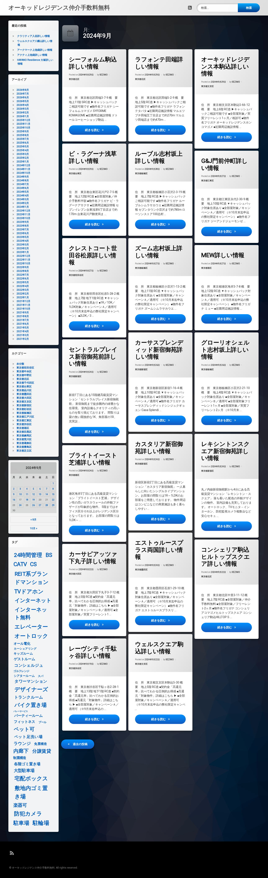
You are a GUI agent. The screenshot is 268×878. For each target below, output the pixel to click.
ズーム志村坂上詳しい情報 (158, 252)
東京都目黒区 (24, 431)
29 (53, 505)
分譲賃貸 (41, 751)
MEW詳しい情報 (222, 255)
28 (46, 505)
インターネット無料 (31, 614)
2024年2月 (23, 203)
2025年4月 (23, 150)
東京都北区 (74, 79)
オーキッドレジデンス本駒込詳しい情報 (225, 66)
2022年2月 (23, 293)
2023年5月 (23, 237)
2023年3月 (23, 244)
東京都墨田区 (141, 569)
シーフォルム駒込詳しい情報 (93, 63)
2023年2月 (23, 248)
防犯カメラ (28, 814)
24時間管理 (28, 555)
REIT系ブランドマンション (32, 578)
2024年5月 (23, 191)
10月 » (33, 528)
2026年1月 (23, 116)
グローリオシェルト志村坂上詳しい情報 (225, 349)
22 (53, 500)
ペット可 (24, 729)
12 (33, 494)
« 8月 (33, 519)
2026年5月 (23, 101)
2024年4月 (23, 195)
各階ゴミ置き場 (27, 764)
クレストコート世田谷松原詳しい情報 (93, 255)
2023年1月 (23, 252)
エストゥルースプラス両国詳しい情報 (159, 549)
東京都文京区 (207, 86)
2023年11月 (23, 214)
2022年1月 (23, 297)
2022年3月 (23, 289)
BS (49, 555)
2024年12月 (23, 165)
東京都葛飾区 (24, 443)
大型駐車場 (24, 770)
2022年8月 (23, 271)
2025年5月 (23, 146)
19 (33, 500)
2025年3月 (23, 154)
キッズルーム (23, 653)
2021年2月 (23, 338)
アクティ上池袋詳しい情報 (32, 54)
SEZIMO (104, 75)
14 (46, 494)
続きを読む (102, 130)
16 (14, 500)
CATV (20, 564)
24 (20, 505)
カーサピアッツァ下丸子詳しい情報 (93, 558)
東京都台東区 (75, 173)
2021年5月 (23, 327)
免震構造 (40, 744)
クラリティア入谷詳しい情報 (33, 36)
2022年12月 (23, 255)
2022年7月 (23, 274)
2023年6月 (23, 233)
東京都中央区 (24, 371)
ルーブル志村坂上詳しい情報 (159, 157)
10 (20, 494)
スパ (40, 675)
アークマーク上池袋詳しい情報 (34, 49)
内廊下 (21, 751)
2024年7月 (23, 184)
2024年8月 (23, 180)
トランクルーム (28, 697)
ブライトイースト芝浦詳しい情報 (93, 459)
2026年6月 (23, 97)
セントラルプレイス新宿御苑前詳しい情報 (93, 356)
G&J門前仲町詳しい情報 (224, 164)
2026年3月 (23, 108)
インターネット (33, 601)
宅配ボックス (31, 778)
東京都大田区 (75, 574)
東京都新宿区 (141, 369)
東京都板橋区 (141, 173)
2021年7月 (23, 320)
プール (42, 722)
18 (27, 500)
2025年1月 (23, 161)
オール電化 (22, 644)
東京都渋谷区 (75, 668)
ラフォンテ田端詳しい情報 (159, 63)
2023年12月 (23, 210)
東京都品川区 (24, 390)
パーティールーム (28, 716)
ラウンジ (22, 743)
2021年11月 (23, 304)
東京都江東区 (207, 180)
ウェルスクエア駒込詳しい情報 (159, 648)
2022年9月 (23, 267)
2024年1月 (23, 206)
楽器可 (20, 805)
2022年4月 (23, 286)
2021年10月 (23, 308)
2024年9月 (23, 176)
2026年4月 (23, 105)
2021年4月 (23, 331)
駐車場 (21, 823)
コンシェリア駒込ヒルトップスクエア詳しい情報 (225, 556)
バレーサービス (20, 711)
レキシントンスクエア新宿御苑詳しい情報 (225, 451)
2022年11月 (23, 259)
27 (40, 505)
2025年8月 (23, 135)
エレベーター (31, 627)
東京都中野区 (24, 375)
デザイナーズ (31, 689)
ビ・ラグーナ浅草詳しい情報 (93, 157)
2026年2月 (23, 112)
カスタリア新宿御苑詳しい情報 (159, 448)
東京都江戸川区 (25, 416)
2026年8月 (23, 89)
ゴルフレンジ (21, 670)
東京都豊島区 (24, 446)
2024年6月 (23, 188)
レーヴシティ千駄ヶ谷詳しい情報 (93, 652)
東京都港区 (206, 268)
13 (40, 494)
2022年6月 (23, 278)
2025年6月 (23, 142)
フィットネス (24, 722)
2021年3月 (23, 335)
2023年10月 (23, 218)
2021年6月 (23, 323)
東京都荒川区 (24, 439)
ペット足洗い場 (28, 736)
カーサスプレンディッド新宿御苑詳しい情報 (159, 349)
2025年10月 (23, 127)
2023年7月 (23, 229)
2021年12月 (23, 301)
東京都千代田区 (25, 382)
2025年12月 (23, 120)
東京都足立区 (24, 450)
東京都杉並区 (24, 409)
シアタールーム (24, 676)
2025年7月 (23, 138)
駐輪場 (41, 823)
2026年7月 (23, 93)
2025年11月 (23, 123)
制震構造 (19, 758)
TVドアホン (29, 591)
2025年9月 (23, 131)
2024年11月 (23, 169)
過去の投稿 (80, 744)
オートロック (31, 636)
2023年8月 (23, 225)
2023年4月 (23, 240)
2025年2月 (23, 157)
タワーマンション (31, 681)
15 (53, 494)
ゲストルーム (24, 659)
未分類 (20, 363)
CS (33, 564)
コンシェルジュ (28, 665)
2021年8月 (23, 316)
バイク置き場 (30, 705)
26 (33, 505)
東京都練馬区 (24, 435)
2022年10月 (23, 263)
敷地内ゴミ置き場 (31, 792)
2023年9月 (23, 221)
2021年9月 (23, 312)
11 (27, 494)
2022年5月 (23, 282)
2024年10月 (23, 172)
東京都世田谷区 (76, 275)
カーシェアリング (25, 648)
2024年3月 (23, 199)
